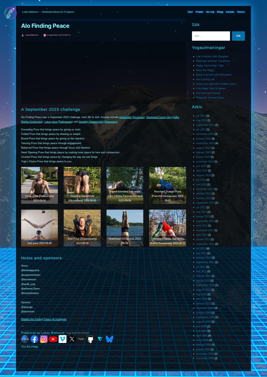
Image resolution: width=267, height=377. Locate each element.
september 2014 (205, 221)
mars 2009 (202, 340)
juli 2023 (201, 115)
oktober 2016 (203, 193)
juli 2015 (201, 207)
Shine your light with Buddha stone (216, 83)
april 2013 (201, 234)
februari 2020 (203, 152)
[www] (25, 339)
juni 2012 (201, 253)
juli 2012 (201, 248)
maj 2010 (201, 294)
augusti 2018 (203, 175)
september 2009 (205, 317)
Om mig (210, 12)
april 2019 (201, 170)
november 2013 (205, 230)
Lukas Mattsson (30, 12)
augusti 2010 (203, 289)
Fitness (241, 12)
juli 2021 (201, 129)
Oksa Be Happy (205, 70)
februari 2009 (203, 344)
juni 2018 (201, 184)
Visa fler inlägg (29, 346)
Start (190, 12)
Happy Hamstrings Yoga (210, 65)
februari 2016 (203, 198)
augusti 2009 (203, 321)
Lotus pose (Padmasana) (59, 121)
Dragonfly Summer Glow (210, 97)
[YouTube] (53, 339)
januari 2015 (203, 216)
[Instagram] (44, 339)
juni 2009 (201, 326)
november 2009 (205, 308)
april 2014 (201, 225)
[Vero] (100, 339)
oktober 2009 (203, 312)
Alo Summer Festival (208, 93)
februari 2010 (203, 303)
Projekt (199, 12)
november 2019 (205, 161)
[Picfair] (81, 339)
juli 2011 (200, 266)
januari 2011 (203, 280)
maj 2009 (201, 330)
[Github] (91, 339)
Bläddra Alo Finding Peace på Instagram (44, 319)
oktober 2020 (203, 138)
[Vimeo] (62, 339)
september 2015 (205, 202)
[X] (72, 339)
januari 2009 (203, 349)
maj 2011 (201, 271)
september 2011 (205, 262)
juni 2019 (201, 166)
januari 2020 (203, 156)
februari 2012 (203, 257)
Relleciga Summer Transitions (213, 61)
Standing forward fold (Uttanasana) (98, 121)
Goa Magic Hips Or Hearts (211, 88)
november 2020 (205, 134)
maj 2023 (201, 120)
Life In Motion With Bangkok (212, 56)
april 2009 (201, 335)
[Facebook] (34, 339)
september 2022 (205, 125)
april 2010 (201, 298)
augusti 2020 (203, 147)
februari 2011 (203, 275)
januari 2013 (203, 239)
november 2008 (205, 358)
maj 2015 (201, 211)
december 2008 (205, 353)
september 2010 (205, 285)
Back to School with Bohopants (214, 74)
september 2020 (205, 143)
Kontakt (230, 12)
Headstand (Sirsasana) (132, 117)
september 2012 (205, 244)
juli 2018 (201, 179)
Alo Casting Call (205, 79)
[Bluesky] (109, 339)
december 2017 (205, 189)
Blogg (220, 12)
